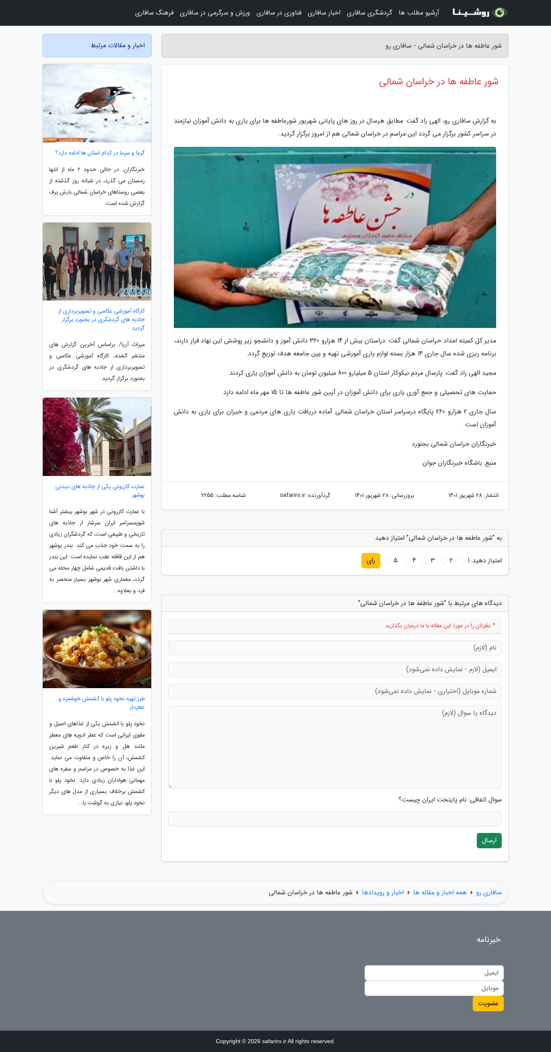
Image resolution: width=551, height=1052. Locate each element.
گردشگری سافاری (369, 13)
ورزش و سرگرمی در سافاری (215, 13)
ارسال (489, 840)
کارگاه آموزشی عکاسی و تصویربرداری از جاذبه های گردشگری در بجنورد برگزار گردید (101, 319)
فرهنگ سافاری (154, 13)
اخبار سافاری (324, 13)
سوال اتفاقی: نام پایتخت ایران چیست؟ (450, 800)
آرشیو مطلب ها (419, 13)
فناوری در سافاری (279, 13)
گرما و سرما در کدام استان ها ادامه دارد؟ (100, 153)
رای (371, 560)
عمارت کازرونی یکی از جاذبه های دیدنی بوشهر (100, 490)
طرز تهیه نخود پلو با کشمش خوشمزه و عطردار (101, 703)
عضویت (488, 1003)
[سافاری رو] (479, 13)
